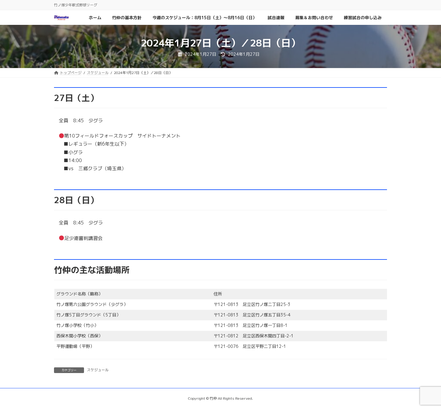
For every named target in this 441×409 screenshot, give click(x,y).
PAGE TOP (425, 391)
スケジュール (98, 369)
